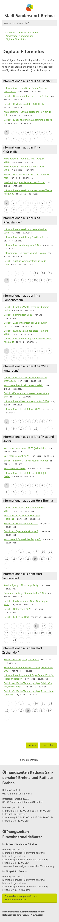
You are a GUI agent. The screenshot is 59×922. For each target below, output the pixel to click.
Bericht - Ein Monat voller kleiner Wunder (26, 460)
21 (42, 280)
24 (14, 640)
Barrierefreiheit (10, 911)
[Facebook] (45, 759)
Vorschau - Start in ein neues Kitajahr (23, 385)
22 (49, 280)
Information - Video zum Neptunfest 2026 (26, 401)
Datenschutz (9, 914)
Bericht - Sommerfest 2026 (18, 314)
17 (35, 210)
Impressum (23, 914)
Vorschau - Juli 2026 (14, 468)
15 (50, 273)
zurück (32, 745)
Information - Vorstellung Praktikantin (24, 237)
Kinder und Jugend (29, 32)
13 (36, 273)
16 (35, 492)
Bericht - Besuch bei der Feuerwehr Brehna (26, 95)
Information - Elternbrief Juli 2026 (22, 409)
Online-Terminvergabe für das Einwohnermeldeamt (21, 898)
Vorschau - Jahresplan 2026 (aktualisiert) (25, 448)
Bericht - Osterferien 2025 (17, 608)
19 (28, 280)
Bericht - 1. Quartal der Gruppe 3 (21, 531)
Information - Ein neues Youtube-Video (25, 252)
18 (35, 139)
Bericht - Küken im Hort (16, 616)
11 (28, 358)
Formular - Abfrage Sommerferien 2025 (25, 593)
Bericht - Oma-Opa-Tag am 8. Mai (21, 659)
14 (43, 273)
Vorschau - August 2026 (16, 455)
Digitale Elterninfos (16, 39)
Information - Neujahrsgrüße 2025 (22, 245)
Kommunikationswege (32, 911)
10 (20, 139)
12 (6, 558)
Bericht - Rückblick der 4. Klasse (21, 523)
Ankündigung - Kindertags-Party (21, 585)
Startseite (10, 32)
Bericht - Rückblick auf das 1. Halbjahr (24, 103)
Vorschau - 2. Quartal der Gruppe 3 (22, 539)
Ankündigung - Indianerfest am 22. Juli (24, 182)
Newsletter (37, 914)
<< (6, 273)
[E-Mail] (49, 759)
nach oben (48, 745)
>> (50, 139)
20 (35, 280)
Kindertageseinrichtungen (20, 35)
